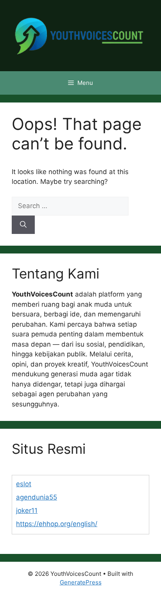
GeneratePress (81, 582)
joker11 (27, 510)
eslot (23, 484)
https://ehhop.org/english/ (56, 524)
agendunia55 (36, 497)
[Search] (23, 225)
